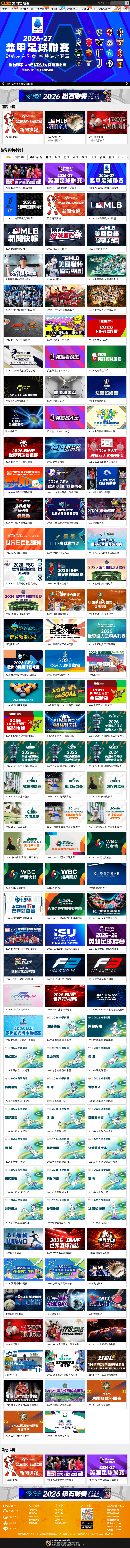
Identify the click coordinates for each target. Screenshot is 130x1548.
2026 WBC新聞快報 (15, 888)
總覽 (8, 157)
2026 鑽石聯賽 (96, 522)
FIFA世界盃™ (102, 9)
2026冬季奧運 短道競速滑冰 (103, 1162)
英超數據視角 (54, 1314)
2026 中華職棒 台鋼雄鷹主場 (103, 279)
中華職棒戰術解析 (14, 1314)
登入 (100, 3)
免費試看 (33, 1510)
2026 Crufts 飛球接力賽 (59, 796)
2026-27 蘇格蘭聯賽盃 (16, 401)
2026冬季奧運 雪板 (98, 1192)
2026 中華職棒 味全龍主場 (60, 309)
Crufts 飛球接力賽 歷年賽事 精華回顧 (66, 827)
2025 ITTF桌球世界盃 (58, 1435)
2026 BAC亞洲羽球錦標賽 (18, 492)
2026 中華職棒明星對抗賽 (102, 431)
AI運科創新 (35, 157)
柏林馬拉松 (11, 1375)
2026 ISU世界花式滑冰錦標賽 (104, 553)
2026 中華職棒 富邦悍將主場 (20, 309)
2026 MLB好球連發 (57, 249)
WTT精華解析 (96, 1314)
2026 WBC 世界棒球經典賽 (61, 857)
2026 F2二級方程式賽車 (59, 979)
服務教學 (59, 1520)
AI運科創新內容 (13, 1253)
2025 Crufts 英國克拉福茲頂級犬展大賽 (67, 766)
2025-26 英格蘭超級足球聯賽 (103, 949)
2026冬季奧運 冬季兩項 (101, 1101)
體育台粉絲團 (113, 1513)
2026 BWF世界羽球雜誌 (59, 1253)
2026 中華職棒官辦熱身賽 (18, 918)
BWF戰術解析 (96, 137)
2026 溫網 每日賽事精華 (17, 614)
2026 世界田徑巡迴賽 (16, 553)
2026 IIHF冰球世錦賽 (58, 583)
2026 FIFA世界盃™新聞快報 (19, 735)
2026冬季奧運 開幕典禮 (59, 1040)
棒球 (48, 157)
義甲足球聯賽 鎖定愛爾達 (20, 83)
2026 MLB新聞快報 (15, 249)
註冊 (107, 3)
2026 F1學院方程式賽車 (17, 1009)
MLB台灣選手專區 (98, 249)
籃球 (66, 157)
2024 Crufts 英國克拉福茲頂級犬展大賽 (109, 766)
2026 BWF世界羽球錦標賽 (18, 188)
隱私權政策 (34, 1520)
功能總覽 (33, 1523)
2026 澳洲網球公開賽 (16, 1283)
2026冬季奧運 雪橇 (15, 1162)
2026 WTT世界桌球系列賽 (18, 522)
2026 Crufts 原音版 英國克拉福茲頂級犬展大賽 (29, 766)
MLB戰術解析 (54, 137)
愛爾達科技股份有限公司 (27, 1534)
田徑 (120, 157)
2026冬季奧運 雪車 (98, 1070)
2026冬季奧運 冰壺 (57, 1131)
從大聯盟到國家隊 (98, 888)
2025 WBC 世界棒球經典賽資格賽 (64, 918)
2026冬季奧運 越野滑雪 (17, 1131)
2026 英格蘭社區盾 (98, 370)
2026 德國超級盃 (55, 401)
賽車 (102, 157)
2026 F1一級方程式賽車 (17, 340)
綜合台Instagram (114, 1530)
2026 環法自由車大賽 (58, 340)
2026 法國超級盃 (97, 401)
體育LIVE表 (26, 9)
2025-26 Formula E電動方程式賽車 (106, 1009)
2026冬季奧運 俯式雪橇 (17, 1192)
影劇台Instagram (114, 1526)
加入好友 (13, 1529)
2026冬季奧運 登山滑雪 (59, 1070)
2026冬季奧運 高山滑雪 (17, 1101)
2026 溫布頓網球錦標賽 (101, 583)
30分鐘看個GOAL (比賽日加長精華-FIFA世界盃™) (72, 705)
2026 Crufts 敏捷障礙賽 (17, 796)
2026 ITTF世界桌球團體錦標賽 (62, 522)
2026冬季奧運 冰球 (57, 1101)
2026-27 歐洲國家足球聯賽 (19, 979)
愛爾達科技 (13, 1511)
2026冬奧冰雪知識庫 (99, 1222)
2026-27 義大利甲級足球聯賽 (103, 188)
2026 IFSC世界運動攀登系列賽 (21, 583)
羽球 (75, 157)
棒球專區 (72, 9)
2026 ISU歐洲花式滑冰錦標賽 (20, 1040)
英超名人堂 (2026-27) (58, 431)
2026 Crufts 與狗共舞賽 (101, 796)
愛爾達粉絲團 (113, 1510)
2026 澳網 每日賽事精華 (59, 1283)
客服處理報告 (61, 1523)
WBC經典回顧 (54, 888)
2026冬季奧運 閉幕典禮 (101, 1040)
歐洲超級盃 (11, 431)
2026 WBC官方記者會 (100, 857)
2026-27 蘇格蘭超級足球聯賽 (20, 370)
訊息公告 (59, 1513)
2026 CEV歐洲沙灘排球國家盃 (20, 675)
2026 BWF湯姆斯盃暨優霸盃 (103, 462)
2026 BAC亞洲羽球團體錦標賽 (20, 949)
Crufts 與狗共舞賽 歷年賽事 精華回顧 (24, 857)
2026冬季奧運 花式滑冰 (17, 1070)
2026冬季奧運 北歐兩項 (59, 1162)
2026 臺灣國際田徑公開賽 (60, 644)
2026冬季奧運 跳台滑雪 (59, 1192)
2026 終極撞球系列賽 (16, 705)
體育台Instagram (114, 1523)
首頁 (4, 9)
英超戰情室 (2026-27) (58, 370)
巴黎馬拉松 (94, 675)
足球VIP (86, 9)
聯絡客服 (59, 1516)
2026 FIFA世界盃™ (98, 340)
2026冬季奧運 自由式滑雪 (102, 1131)
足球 (57, 157)
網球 (84, 157)
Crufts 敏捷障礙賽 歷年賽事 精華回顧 (107, 827)
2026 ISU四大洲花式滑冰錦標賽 (63, 949)
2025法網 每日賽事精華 (17, 1435)
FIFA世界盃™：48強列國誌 (61, 735)
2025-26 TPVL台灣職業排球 (103, 918)
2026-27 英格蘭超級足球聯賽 (62, 188)
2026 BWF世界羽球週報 (59, 1009)
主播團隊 (13, 1523)
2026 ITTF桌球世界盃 (58, 553)
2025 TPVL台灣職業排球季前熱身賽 (65, 1344)
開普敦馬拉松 (12, 644)
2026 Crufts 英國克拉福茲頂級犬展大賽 (109, 735)
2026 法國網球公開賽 (58, 614)
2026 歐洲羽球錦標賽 (99, 492)
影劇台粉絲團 (113, 1516)
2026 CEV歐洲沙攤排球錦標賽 (62, 492)
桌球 (93, 157)
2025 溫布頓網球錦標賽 (59, 1405)
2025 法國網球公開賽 (99, 1405)
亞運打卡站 (57, 9)
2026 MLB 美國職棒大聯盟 (102, 218)
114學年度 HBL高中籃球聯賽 (103, 1375)
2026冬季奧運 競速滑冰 (17, 1222)
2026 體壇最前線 (55, 462)
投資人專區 (13, 1517)
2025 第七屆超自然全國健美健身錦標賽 (25, 1405)
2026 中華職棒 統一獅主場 (102, 309)
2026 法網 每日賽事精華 (101, 614)
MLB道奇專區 (54, 279)
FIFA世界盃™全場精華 (100, 705)
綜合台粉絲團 (113, 1520)
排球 (111, 157)
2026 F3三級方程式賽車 (101, 979)
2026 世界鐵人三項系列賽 (102, 644)
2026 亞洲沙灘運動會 (58, 675)
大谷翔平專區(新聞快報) (17, 279)
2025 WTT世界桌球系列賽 (102, 1344)
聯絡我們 (109, 1534)
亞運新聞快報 (11, 137)
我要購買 (42, 9)
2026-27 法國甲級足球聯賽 (19, 218)
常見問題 (59, 1510)
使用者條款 (34, 1516)
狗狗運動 (20, 157)
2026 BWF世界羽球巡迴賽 (18, 462)
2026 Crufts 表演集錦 (16, 827)
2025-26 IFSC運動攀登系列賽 (62, 1375)
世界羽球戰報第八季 (99, 1253)
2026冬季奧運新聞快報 (58, 1222)
